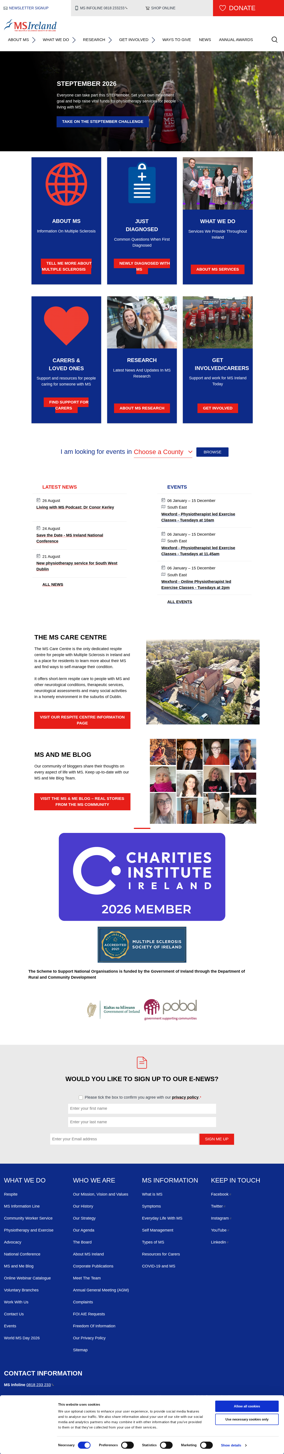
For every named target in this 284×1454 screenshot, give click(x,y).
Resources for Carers (161, 1254)
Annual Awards (236, 39)
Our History (83, 1206)
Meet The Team (87, 1278)
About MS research (142, 408)
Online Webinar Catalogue (27, 1278)
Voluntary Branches (21, 1290)
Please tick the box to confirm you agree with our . (145, 1097)
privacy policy (185, 1097)
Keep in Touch (235, 1180)
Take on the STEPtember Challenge (102, 121)
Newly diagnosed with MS (144, 266)
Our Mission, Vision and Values (100, 1194)
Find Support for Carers (69, 405)
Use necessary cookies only (246, 1419)
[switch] (127, 1445)
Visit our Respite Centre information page (82, 720)
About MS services (217, 269)
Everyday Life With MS (162, 1218)
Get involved (218, 408)
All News (52, 584)
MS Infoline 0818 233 (102, 8)
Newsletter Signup (29, 8)
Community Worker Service (28, 1218)
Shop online (163, 8)
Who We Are (94, 1180)
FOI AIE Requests (89, 1314)
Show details (231, 1445)
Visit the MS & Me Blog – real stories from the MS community (82, 801)
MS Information (170, 1180)
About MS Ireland (88, 1254)
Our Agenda (83, 1230)
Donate (242, 8)
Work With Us (16, 1302)
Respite (11, 1194)
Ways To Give (176, 39)
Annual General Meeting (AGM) (101, 1290)
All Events (179, 602)
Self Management (157, 1230)
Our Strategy (84, 1218)
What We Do (56, 39)
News (205, 39)
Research (94, 39)
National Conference (22, 1254)
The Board (82, 1242)
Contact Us (14, 1314)
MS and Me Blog (19, 1266)
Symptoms (151, 1206)
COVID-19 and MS (158, 1266)
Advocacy (12, 1242)
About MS (18, 39)
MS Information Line (22, 1206)
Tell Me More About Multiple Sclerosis (67, 266)
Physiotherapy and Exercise (28, 1230)
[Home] (30, 30)
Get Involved (133, 39)
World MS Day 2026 (22, 1338)
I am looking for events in (97, 451)
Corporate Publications (93, 1266)
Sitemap (80, 1350)
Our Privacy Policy (89, 1338)
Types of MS (153, 1242)
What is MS (152, 1194)
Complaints (83, 1302)
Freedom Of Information (94, 1326)
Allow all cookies (247, 1406)
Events (10, 1326)
